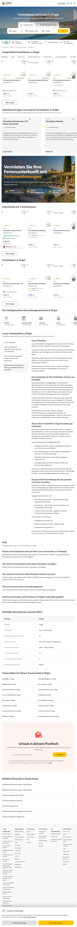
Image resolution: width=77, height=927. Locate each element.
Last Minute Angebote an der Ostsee (8, 883)
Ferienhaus (31, 47)
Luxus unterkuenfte (20, 861)
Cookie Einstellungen (19, 923)
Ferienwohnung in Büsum (7, 892)
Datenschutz (66, 851)
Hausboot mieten (19, 831)
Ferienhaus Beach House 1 (62, 80)
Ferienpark (17, 845)
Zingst (11, 47)
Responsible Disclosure (66, 858)
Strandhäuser (18, 867)
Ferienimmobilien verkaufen (67, 845)
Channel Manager (55, 834)
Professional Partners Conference (56, 840)
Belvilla (65, 864)
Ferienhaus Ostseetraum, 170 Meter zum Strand (19, 283)
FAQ (28, 839)
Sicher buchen (30, 837)
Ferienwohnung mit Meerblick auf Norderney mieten (8, 865)
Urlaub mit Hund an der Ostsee (8, 837)
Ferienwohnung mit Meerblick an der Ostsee (8, 878)
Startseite (5, 47)
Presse (64, 834)
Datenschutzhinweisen (29, 917)
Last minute (18, 850)
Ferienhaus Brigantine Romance (38, 80)
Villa (16, 842)
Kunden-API (54, 836)
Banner (41, 843)
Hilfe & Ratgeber (43, 840)
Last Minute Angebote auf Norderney (8, 888)
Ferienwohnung (19, 839)
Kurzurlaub (18, 853)
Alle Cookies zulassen (56, 923)
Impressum (66, 854)
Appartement (18, 848)
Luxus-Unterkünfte (20, 47)
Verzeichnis (66, 861)
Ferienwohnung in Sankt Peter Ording (7, 906)
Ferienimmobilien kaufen (67, 840)
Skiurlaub (17, 859)
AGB (64, 848)
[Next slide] (73, 77)
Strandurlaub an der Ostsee (8, 851)
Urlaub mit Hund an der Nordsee (8, 842)
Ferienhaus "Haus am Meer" (12, 230)
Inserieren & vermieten (42, 832)
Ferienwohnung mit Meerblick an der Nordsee (8, 871)
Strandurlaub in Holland (7, 846)
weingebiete (18, 864)
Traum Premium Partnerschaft (43, 836)
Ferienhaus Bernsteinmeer (37, 230)
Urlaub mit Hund (7, 834)
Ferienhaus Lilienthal (54, 121)
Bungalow (17, 834)
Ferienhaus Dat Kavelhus (61, 230)
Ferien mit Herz (67, 837)
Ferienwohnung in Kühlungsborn (7, 897)
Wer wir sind (66, 831)
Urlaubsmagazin (31, 834)
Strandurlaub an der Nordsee (8, 855)
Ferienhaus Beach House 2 (12, 80)
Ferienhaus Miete (19, 837)
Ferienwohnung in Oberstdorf (7, 902)
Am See (16, 856)
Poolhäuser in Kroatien (6, 860)
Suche (28, 831)
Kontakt (29, 842)
